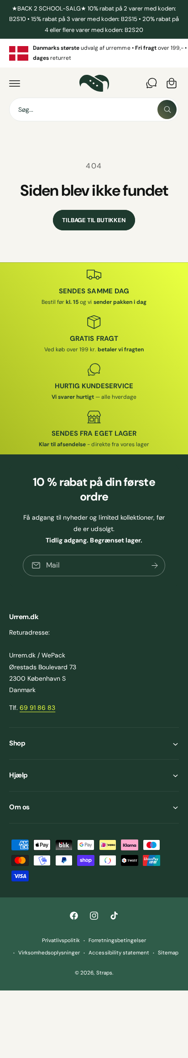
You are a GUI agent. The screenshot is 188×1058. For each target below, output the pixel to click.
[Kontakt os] (151, 83)
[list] (94, 53)
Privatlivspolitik (61, 940)
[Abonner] (155, 565)
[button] (15, 83)
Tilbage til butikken (93, 220)
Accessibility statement (119, 952)
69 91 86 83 (37, 708)
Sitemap (168, 952)
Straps (104, 972)
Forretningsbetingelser (117, 940)
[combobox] (94, 109)
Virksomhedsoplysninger (49, 952)
